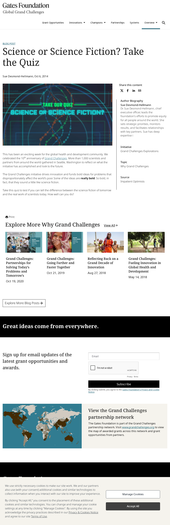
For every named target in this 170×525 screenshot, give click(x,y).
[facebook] (128, 91)
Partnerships (118, 22)
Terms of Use (39, 516)
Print (11, 217)
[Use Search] (163, 22)
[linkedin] (134, 91)
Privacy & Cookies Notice (83, 512)
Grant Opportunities (53, 22)
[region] (85, 501)
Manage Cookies (133, 494)
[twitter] (122, 91)
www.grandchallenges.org (138, 427)
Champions (96, 22)
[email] (140, 91)
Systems (134, 22)
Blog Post (9, 43)
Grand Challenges (56, 158)
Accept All (133, 506)
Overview (149, 22)
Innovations (75, 22)
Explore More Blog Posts (22, 303)
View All (109, 225)
